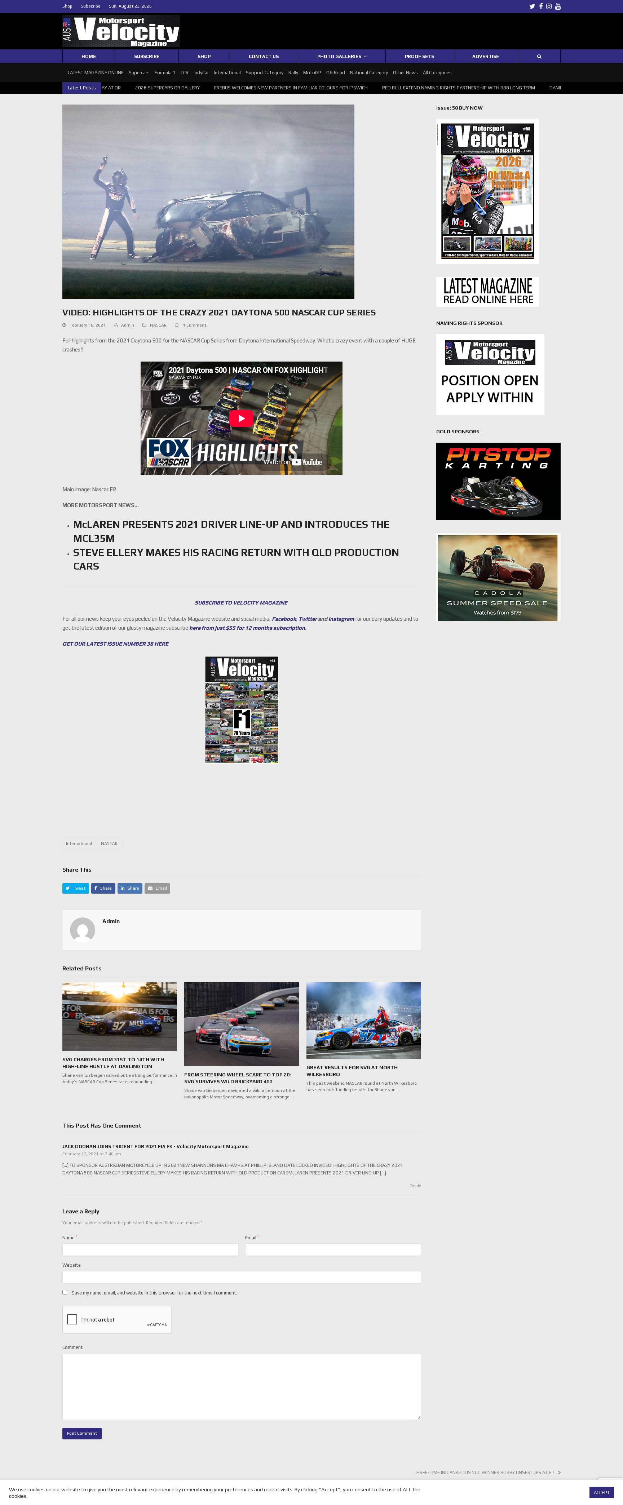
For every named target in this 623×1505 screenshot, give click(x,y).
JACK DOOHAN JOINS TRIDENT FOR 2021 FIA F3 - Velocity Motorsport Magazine (155, 1146)
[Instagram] (549, 6)
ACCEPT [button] (602, 1492)
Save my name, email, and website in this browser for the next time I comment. (154, 1293)
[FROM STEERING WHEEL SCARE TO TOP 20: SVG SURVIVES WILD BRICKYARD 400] (241, 1023)
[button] (75, 888)
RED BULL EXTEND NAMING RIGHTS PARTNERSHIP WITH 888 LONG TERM (413, 87)
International (79, 843)
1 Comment (194, 325)
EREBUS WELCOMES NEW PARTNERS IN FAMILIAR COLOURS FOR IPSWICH (246, 87)
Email (252, 1237)
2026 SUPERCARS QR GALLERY (122, 87)
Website (71, 1265)
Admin (127, 325)
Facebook (284, 619)
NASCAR (158, 325)
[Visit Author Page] (82, 929)
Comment (72, 1347)
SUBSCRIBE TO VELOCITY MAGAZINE (241, 602)
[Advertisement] (241, 805)
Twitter (308, 619)
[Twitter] (532, 6)
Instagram (341, 619)
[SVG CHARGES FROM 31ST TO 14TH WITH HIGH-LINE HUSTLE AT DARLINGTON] (119, 1016)
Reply (415, 1185)
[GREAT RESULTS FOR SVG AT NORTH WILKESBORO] (363, 1020)
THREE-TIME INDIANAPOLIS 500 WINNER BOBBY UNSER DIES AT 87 (484, 1472)
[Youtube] (558, 6)
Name (69, 1237)
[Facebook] (541, 6)
